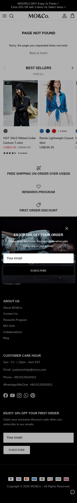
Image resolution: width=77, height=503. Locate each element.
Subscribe (38, 270)
